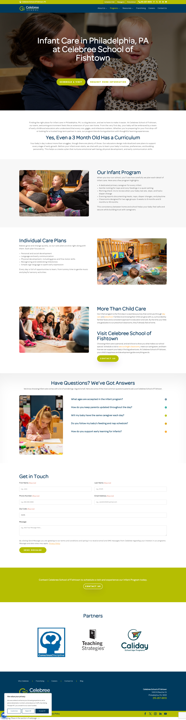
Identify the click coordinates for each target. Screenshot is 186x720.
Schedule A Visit (109, 2)
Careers (151, 8)
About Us (101, 8)
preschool (109, 317)
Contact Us (162, 8)
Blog (81, 681)
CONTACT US (108, 358)
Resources (127, 8)
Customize (14, 711)
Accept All (42, 711)
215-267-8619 (146, 2)
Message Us (120, 2)
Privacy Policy (54, 543)
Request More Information (108, 82)
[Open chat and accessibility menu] (4, 715)
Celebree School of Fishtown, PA (32, 2)
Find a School (131, 2)
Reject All (28, 711)
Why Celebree (23, 681)
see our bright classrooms (129, 347)
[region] (28, 704)
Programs (114, 8)
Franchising (141, 8)
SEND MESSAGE (33, 550)
